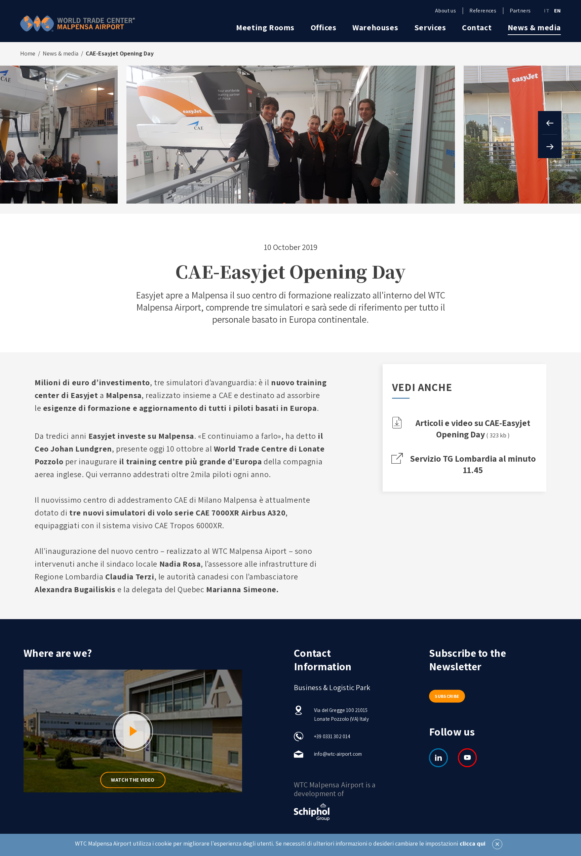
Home (27, 53)
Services (430, 27)
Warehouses (375, 27)
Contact (477, 27)
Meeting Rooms (265, 27)
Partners (520, 10)
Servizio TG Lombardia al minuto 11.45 (473, 464)
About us (445, 10)
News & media (534, 27)
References (482, 10)
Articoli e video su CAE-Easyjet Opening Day (473, 428)
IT (546, 10)
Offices (324, 27)
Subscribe (447, 696)
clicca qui (473, 843)
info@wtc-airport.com (338, 754)
